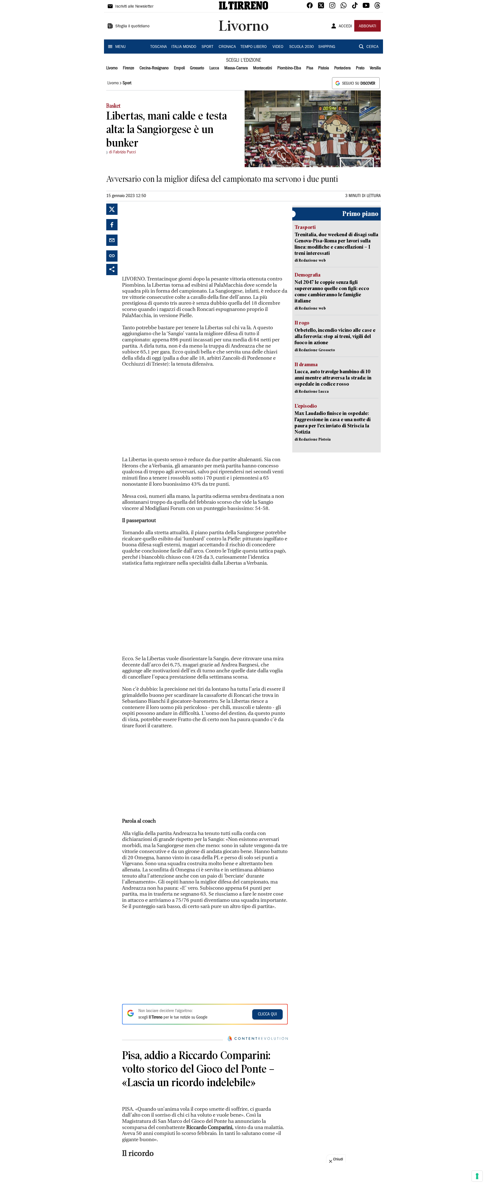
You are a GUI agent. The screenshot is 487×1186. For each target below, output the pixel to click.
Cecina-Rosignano (154, 68)
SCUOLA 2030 (301, 47)
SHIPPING (326, 47)
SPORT (207, 47)
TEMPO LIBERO (253, 47)
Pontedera (342, 68)
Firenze (128, 68)
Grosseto (197, 68)
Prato (360, 68)
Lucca (214, 68)
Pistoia (323, 68)
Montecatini (262, 68)
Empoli (179, 68)
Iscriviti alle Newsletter (134, 7)
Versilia (375, 68)
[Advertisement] (164, 239)
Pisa (309, 68)
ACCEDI (345, 26)
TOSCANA (158, 47)
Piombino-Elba (289, 68)
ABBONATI (367, 26)
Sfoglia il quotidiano (132, 26)
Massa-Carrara (236, 68)
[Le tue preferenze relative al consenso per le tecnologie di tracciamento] (477, 1176)
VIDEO (278, 47)
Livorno (112, 68)
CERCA (372, 47)
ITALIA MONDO (183, 47)
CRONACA (227, 47)
